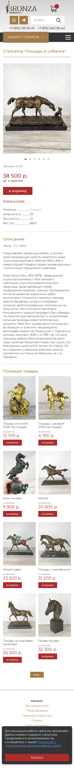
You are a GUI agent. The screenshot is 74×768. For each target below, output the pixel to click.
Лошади (35, 209)
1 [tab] (26, 159)
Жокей (43, 498)
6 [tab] (48, 159)
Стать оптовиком (37, 725)
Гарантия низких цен (37, 715)
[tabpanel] (37, 108)
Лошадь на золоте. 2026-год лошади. (16, 425)
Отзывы (37, 720)
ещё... (37, 674)
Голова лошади (48, 640)
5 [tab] (44, 159)
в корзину (18, 191)
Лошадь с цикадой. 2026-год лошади (51, 425)
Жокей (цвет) (12, 569)
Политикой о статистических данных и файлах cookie (33, 744)
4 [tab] (39, 159)
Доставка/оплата (37, 706)
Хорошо (37, 757)
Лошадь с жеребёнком (54, 569)
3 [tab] (35, 159)
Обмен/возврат (37, 710)
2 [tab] (30, 159)
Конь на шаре (12, 498)
